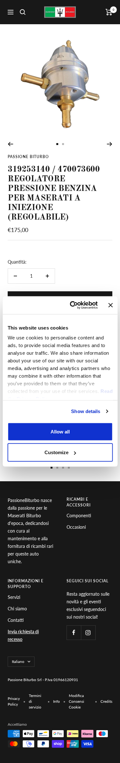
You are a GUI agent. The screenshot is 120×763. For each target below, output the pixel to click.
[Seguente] (109, 144)
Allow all (60, 431)
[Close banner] (110, 305)
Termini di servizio (35, 701)
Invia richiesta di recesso (23, 635)
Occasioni (76, 527)
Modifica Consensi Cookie (76, 701)
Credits (106, 701)
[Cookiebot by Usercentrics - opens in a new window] (73, 305)
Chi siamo (17, 608)
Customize (56, 452)
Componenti (79, 515)
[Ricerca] (23, 12)
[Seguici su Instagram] (88, 632)
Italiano (18, 661)
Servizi (14, 597)
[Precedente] (10, 144)
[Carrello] (109, 12)
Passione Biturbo (28, 156)
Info (56, 701)
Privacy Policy (14, 701)
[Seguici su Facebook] (74, 632)
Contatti (16, 620)
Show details (85, 411)
